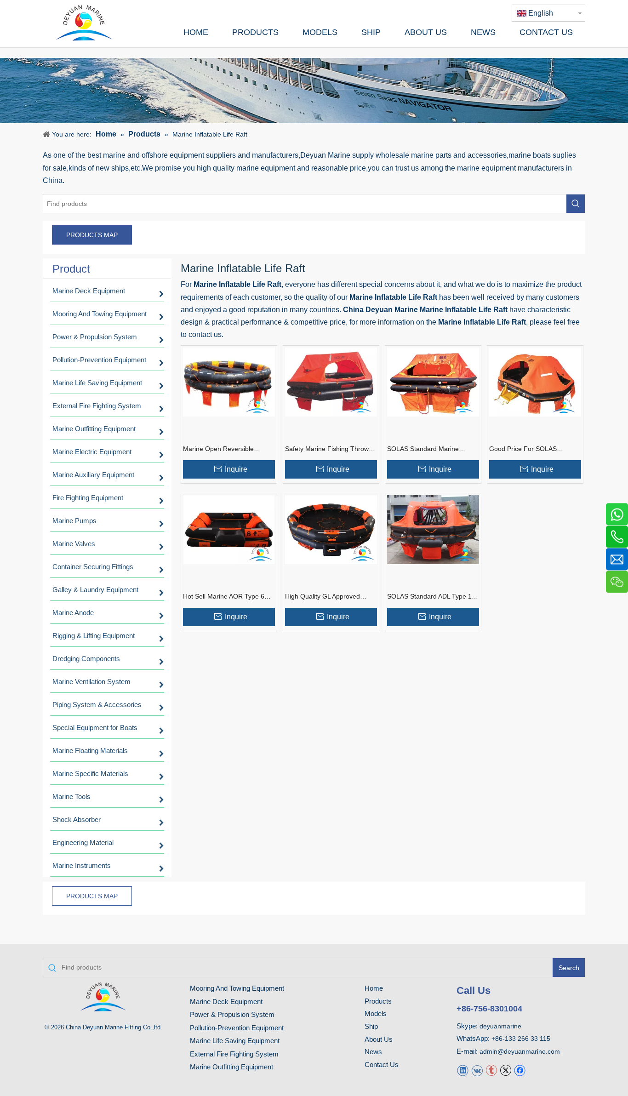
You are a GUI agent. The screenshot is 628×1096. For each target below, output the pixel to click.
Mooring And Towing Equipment (237, 988)
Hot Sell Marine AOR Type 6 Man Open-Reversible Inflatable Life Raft (223, 597)
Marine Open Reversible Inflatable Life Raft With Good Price (225, 449)
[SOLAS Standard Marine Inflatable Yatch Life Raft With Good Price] (433, 382)
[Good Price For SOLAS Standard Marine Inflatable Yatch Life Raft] (535, 382)
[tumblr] (491, 1070)
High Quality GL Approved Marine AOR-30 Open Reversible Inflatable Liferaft (325, 597)
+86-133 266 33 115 (520, 1038)
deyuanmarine (500, 1026)
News (373, 1052)
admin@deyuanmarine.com (520, 1051)
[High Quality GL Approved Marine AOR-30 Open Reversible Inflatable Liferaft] (331, 529)
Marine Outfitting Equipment (231, 1067)
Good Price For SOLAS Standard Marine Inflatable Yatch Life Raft (527, 449)
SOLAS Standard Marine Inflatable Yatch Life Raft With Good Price (430, 449)
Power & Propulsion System (232, 1014)
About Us (379, 1039)
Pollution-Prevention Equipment (237, 1028)
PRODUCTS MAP (92, 235)
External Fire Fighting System (234, 1054)
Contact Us (382, 1064)
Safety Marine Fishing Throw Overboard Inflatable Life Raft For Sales (328, 449)
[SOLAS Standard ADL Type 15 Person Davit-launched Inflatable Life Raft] (433, 529)
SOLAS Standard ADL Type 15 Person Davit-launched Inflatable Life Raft (431, 597)
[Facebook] (519, 1070)
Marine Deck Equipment (226, 1001)
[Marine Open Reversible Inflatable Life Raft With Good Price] (229, 382)
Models (376, 1013)
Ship (371, 1026)
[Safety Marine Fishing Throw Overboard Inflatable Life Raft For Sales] (331, 382)
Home (374, 988)
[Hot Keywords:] (575, 203)
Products (378, 1001)
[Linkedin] (462, 1070)
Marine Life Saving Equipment (235, 1041)
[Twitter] (505, 1070)
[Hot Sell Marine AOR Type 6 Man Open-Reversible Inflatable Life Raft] (229, 529)
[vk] (477, 1070)
